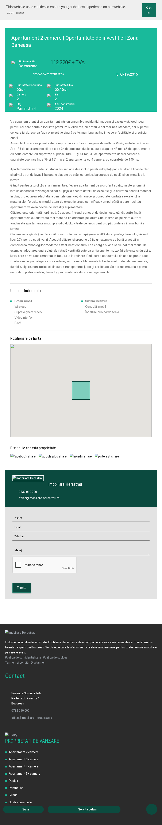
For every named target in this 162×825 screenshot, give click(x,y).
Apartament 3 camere (24, 759)
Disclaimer (38, 662)
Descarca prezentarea (49, 74)
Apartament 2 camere (24, 752)
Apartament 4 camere (24, 766)
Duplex (13, 780)
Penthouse (16, 788)
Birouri (13, 795)
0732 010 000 (28, 492)
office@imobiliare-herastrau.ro (39, 498)
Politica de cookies (55, 657)
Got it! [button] (148, 10)
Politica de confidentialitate (23, 657)
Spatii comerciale (20, 802)
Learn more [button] (15, 12)
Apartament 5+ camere (24, 773)
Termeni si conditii (17, 662)
